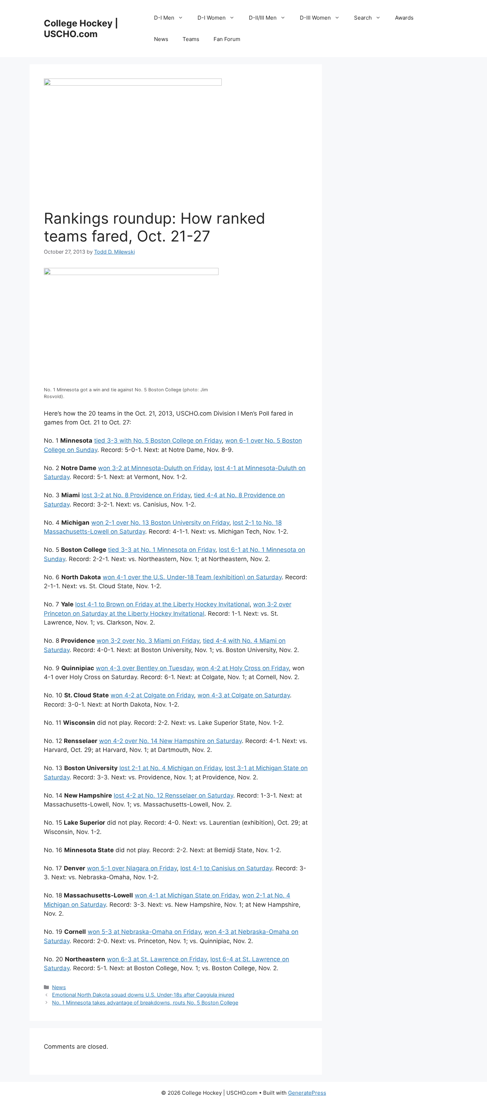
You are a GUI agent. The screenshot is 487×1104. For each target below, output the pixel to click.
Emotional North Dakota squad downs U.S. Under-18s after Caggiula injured (143, 995)
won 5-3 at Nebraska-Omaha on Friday (144, 931)
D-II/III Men (263, 17)
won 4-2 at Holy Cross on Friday (242, 668)
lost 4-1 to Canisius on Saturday (226, 868)
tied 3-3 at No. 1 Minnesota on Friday (161, 549)
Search (363, 17)
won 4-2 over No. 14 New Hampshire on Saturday (170, 740)
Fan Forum (227, 39)
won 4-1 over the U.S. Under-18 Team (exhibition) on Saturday (192, 577)
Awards (404, 17)
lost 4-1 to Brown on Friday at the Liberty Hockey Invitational (162, 604)
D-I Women (212, 17)
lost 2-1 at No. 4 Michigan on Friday (170, 768)
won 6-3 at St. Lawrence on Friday (157, 959)
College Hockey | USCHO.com (81, 28)
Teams (191, 39)
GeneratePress (307, 1092)
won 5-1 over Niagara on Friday (132, 868)
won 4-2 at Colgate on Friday (152, 695)
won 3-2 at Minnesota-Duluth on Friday (154, 468)
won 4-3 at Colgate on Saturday (244, 695)
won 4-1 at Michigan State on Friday (187, 895)
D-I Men (164, 17)
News (161, 39)
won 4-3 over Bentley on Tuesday (144, 668)
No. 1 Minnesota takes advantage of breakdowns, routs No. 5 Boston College (145, 1002)
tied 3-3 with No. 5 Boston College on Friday (158, 440)
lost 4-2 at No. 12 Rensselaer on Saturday (173, 795)
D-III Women (315, 17)
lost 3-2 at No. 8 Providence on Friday (136, 495)
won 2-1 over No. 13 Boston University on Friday (160, 522)
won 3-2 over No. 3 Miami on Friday (148, 640)
